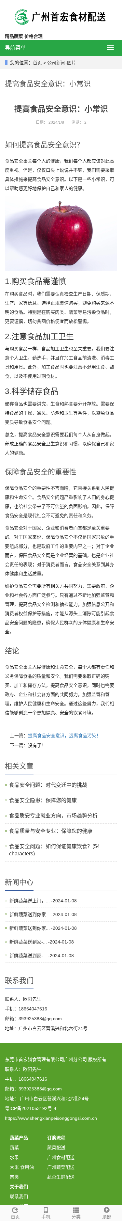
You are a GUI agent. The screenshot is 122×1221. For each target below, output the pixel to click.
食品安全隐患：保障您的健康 (43, 800)
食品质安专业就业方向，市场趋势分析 (53, 815)
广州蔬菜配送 (61, 1167)
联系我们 (19, 1196)
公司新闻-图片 (61, 62)
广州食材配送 (61, 1157)
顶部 (106, 1216)
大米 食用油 (22, 1167)
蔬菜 (14, 1147)
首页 (37, 62)
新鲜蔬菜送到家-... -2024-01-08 (41, 941)
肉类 (14, 1177)
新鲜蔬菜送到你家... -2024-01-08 (43, 914)
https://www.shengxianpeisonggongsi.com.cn (51, 1118)
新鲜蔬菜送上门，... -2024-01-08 (43, 900)
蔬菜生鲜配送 (61, 1177)
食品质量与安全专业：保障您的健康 (50, 831)
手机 (45, 1216)
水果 (14, 1157)
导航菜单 (15, 48)
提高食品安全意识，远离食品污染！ (64, 735)
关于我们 (19, 1186)
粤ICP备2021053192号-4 (30, 1108)
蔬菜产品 (19, 1137)
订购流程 (56, 1137)
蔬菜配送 (56, 1147)
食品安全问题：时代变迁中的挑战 (48, 785)
